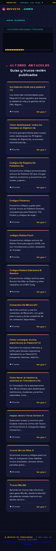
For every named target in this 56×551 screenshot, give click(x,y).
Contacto (28, 544)
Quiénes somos (10, 542)
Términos (47, 542)
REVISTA (20, 9)
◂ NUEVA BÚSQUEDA (15, 20)
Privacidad (25, 542)
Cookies (36, 542)
